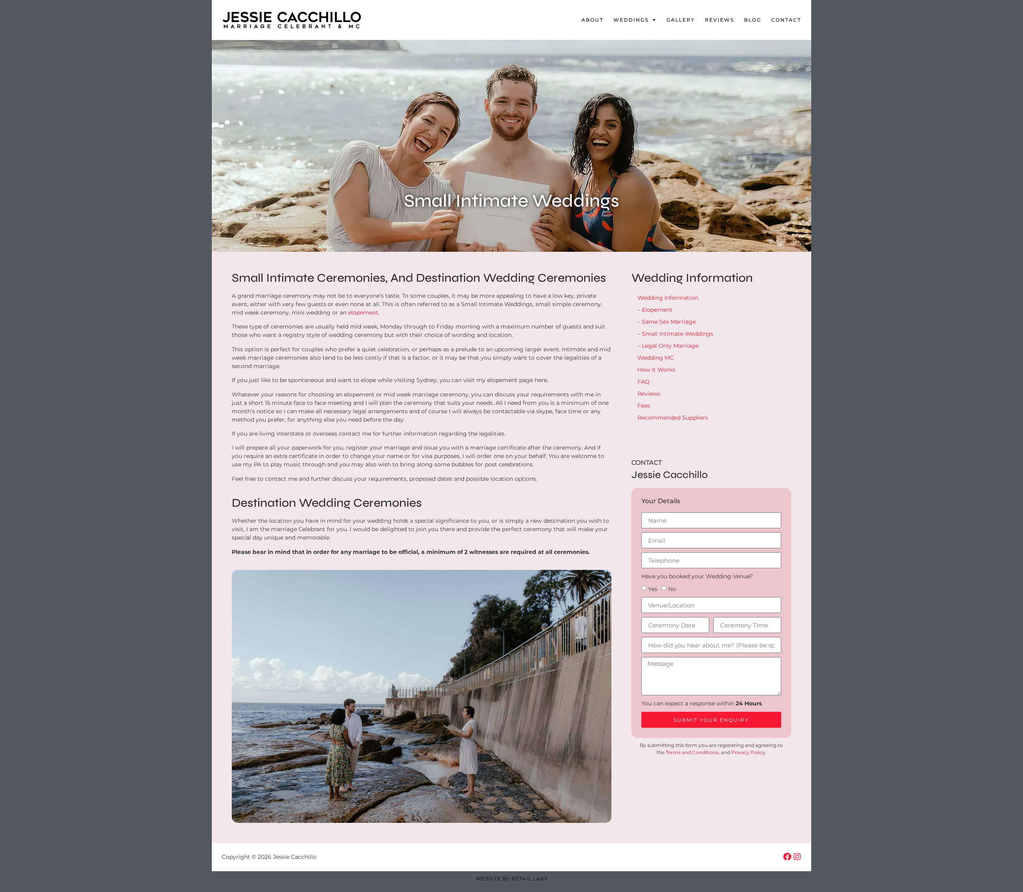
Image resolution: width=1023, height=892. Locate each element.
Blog (752, 20)
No (672, 589)
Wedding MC (655, 357)
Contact (786, 20)
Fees (643, 405)
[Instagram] (797, 857)
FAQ (643, 381)
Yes (652, 589)
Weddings (631, 20)
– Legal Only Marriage (668, 345)
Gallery (681, 20)
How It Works (656, 369)
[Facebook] (787, 857)
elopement (363, 312)
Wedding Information (667, 297)
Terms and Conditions (692, 752)
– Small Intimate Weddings (675, 333)
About (592, 20)
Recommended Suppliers (672, 417)
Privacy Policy (748, 752)
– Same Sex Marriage (666, 321)
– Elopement (655, 309)
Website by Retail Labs (511, 879)
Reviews (719, 20)
